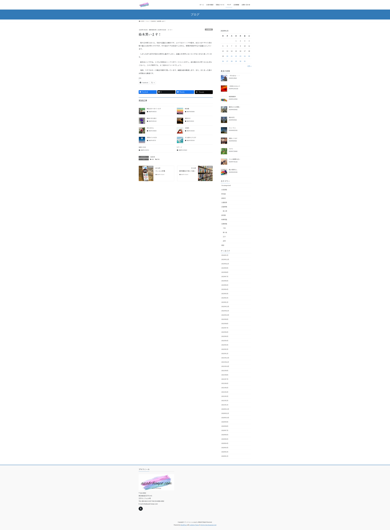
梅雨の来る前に (152, 118)
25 (249, 56)
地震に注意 (142, 147)
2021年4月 (224, 392)
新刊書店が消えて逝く (187, 171)
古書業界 (224, 202)
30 (240, 61)
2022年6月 (224, 332)
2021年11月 (225, 362)
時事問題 (224, 219)
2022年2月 (224, 349)
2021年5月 (224, 387)
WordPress (184, 525)
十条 (224, 228)
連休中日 (188, 118)
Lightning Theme (194, 525)
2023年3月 (224, 293)
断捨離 (187, 108)
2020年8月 (224, 426)
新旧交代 (232, 117)
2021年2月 (224, 400)
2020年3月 (224, 447)
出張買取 (224, 189)
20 (227, 56)
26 (223, 61)
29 (236, 61)
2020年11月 (225, 413)
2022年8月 (224, 323)
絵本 (153, 159)
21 (231, 56)
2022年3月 (224, 345)
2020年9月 (224, 422)
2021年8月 (224, 375)
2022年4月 (224, 340)
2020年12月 (225, 409)
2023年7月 (224, 276)
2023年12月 (225, 259)
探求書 (223, 215)
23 (240, 56)
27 (227, 61)
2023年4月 (224, 289)
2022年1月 (224, 353)
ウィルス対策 (160, 171)
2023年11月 (225, 264)
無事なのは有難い (234, 107)
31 (245, 61)
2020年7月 (224, 430)
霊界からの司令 (152, 137)
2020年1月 (224, 456)
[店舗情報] (205, 173)
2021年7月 (224, 379)
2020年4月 (224, 443)
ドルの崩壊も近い (234, 159)
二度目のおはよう (234, 86)
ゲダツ (231, 149)
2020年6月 (224, 435)
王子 (224, 237)
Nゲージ (179, 147)
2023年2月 (224, 298)
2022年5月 (224, 336)
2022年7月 (224, 328)
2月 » (249, 66)
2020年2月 (224, 452)
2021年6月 (224, 383)
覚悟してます (233, 138)
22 (236, 56)
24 (245, 56)
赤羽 (224, 241)
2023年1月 (224, 302)
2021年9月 (224, 370)
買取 (158, 159)
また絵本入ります (190, 137)
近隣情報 (224, 224)
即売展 (223, 194)
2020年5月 (224, 439)
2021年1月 (224, 405)
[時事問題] (146, 173)
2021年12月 (225, 358)
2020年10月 (225, 417)
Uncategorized (226, 185)
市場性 (187, 128)
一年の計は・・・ (234, 75)
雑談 (222, 245)
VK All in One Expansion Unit (208, 525)
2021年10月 (225, 366)
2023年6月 (224, 281)
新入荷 (225, 211)
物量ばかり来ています (154, 108)
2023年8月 (224, 272)
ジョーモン (232, 128)
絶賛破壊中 (232, 96)
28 (231, 61)
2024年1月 (224, 255)
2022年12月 (225, 306)
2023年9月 (224, 268)
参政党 (223, 198)
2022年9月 (224, 319)
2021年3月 (224, 396)
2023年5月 (224, 285)
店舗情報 (208, 29)
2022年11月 (225, 311)
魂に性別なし (233, 169)
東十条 (225, 232)
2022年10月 (225, 315)
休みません (150, 128)
